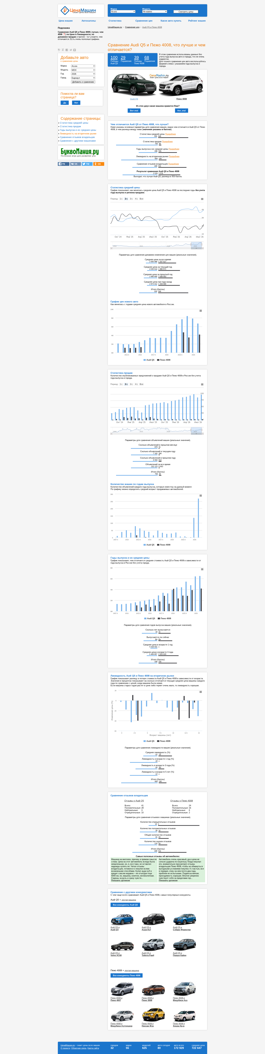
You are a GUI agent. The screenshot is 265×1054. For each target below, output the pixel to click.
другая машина (129, 900)
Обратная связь (79, 1048)
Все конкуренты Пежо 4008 (126, 975)
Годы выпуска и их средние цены (78, 130)
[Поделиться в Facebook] (67, 51)
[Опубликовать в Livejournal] (59, 51)
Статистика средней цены (74, 122)
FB (63, 164)
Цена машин (66, 20)
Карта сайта (93, 1048)
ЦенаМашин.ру (115, 27)
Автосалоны (89, 20)
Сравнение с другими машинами (78, 140)
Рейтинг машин (197, 20)
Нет (76, 103)
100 (114, 57)
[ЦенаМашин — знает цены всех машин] (78, 14)
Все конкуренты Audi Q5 (125, 905)
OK (98, 164)
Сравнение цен (143, 20)
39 (136, 57)
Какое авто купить (171, 20)
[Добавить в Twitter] (71, 51)
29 (123, 57)
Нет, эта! (181, 110)
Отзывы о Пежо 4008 (181, 800)
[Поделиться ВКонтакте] (75, 51)
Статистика (115, 20)
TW (86, 164)
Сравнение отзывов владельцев (77, 137)
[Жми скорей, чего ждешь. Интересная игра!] (80, 156)
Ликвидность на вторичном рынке (78, 133)
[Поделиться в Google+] (63, 51)
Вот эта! (134, 110)
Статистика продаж (70, 126)
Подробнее (170, 134)
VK (75, 164)
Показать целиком (120, 880)
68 (146, 57)
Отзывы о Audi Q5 (134, 800)
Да (64, 103)
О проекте (65, 1048)
